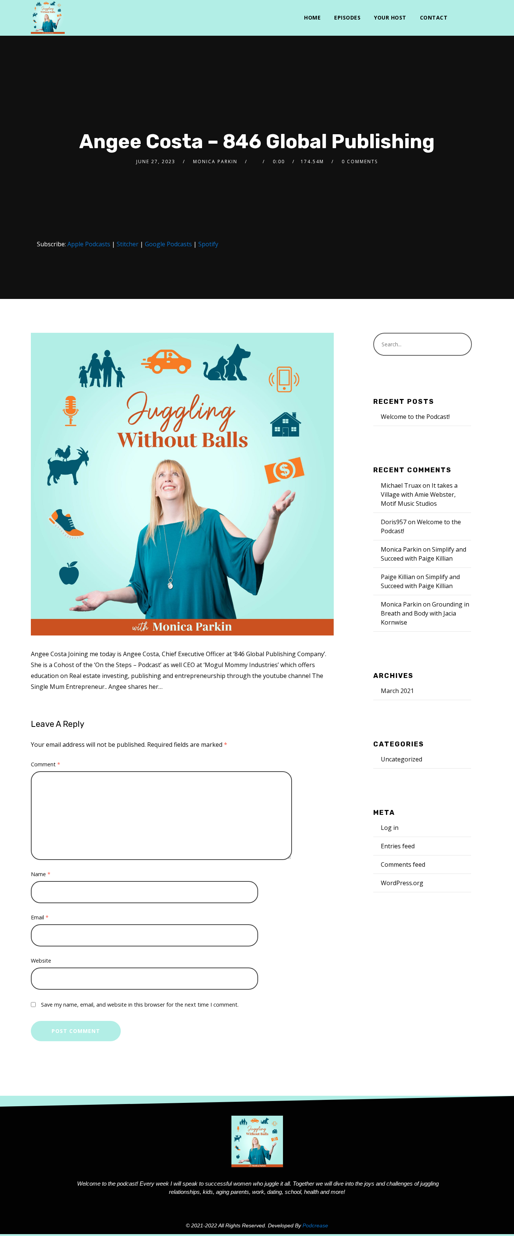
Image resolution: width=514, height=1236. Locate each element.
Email (40, 917)
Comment (45, 764)
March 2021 (397, 691)
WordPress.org (402, 883)
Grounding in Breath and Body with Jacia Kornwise (425, 613)
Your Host (390, 17)
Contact (434, 17)
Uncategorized (401, 759)
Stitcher (127, 244)
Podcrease (315, 1225)
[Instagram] (473, 18)
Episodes (347, 17)
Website (41, 960)
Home (312, 17)
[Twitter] (460, 18)
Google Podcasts (168, 244)
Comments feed (403, 864)
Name (40, 874)
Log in (389, 827)
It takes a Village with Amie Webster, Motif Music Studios (419, 494)
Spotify (208, 244)
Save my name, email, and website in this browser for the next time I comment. (140, 1004)
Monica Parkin (215, 161)
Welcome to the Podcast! (415, 417)
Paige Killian (398, 577)
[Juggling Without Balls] (48, 17)
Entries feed (398, 846)
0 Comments (360, 161)
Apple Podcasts (88, 244)
